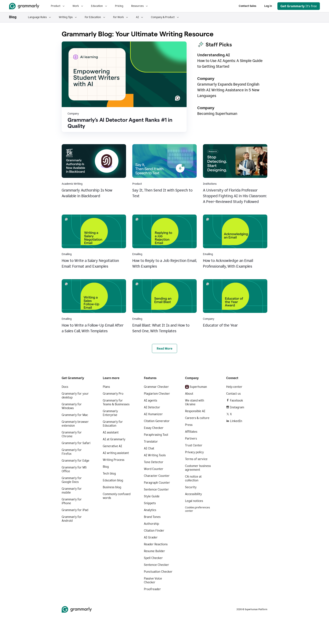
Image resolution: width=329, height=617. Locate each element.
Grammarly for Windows (72, 406)
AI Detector (152, 407)
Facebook (236, 400)
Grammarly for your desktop (75, 395)
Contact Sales (247, 6)
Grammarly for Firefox (72, 452)
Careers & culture (197, 418)
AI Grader (151, 537)
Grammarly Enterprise (110, 413)
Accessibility (193, 494)
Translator (151, 441)
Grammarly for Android (72, 518)
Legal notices (194, 501)
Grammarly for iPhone (72, 501)
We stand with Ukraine (194, 402)
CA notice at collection (193, 478)
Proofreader (152, 589)
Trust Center (193, 445)
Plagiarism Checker (157, 393)
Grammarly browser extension (75, 423)
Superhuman (198, 387)
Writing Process (113, 460)
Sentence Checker (156, 565)
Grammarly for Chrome (72, 434)
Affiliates (191, 431)
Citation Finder (154, 530)
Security (190, 487)
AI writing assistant (116, 453)
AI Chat (149, 448)
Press (188, 425)
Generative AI (112, 446)
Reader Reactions (156, 544)
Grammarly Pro (113, 393)
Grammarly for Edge (75, 460)
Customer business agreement (198, 467)
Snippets (150, 503)
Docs (65, 387)
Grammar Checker (156, 387)
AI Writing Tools (155, 455)
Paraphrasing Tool (156, 435)
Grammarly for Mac (75, 415)
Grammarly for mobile (72, 490)
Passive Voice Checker (153, 580)
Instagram (237, 407)
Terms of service (196, 459)
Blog (106, 466)
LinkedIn (236, 421)
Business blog (112, 487)
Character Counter (157, 476)
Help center (234, 387)
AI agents (150, 400)
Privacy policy (194, 452)
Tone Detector (153, 462)
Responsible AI (195, 411)
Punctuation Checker (158, 571)
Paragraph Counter (157, 482)
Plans (106, 387)
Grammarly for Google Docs (72, 480)
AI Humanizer (153, 414)
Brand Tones (152, 517)
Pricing (119, 6)
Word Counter (153, 469)
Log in (268, 6)
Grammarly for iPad (75, 510)
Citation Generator (157, 421)
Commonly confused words (116, 496)
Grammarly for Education (113, 423)
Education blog (113, 480)
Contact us (233, 393)
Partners (191, 438)
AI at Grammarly (114, 439)
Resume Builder (154, 551)
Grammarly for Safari (76, 443)
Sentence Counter (156, 489)
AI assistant (111, 432)
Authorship (151, 524)
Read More (164, 348)
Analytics (150, 510)
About (189, 393)
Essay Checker (154, 428)
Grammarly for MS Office (74, 469)
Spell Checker (153, 558)
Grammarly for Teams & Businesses (116, 402)
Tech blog (109, 473)
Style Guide (152, 496)
